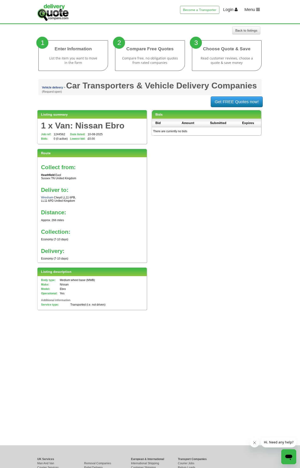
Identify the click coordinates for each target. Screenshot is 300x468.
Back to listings (246, 30)
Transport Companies (192, 459)
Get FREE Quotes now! (237, 101)
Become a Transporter (199, 10)
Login (229, 9)
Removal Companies (97, 463)
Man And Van (45, 463)
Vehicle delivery (52, 87)
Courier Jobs (186, 463)
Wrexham (47, 197)
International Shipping (145, 463)
